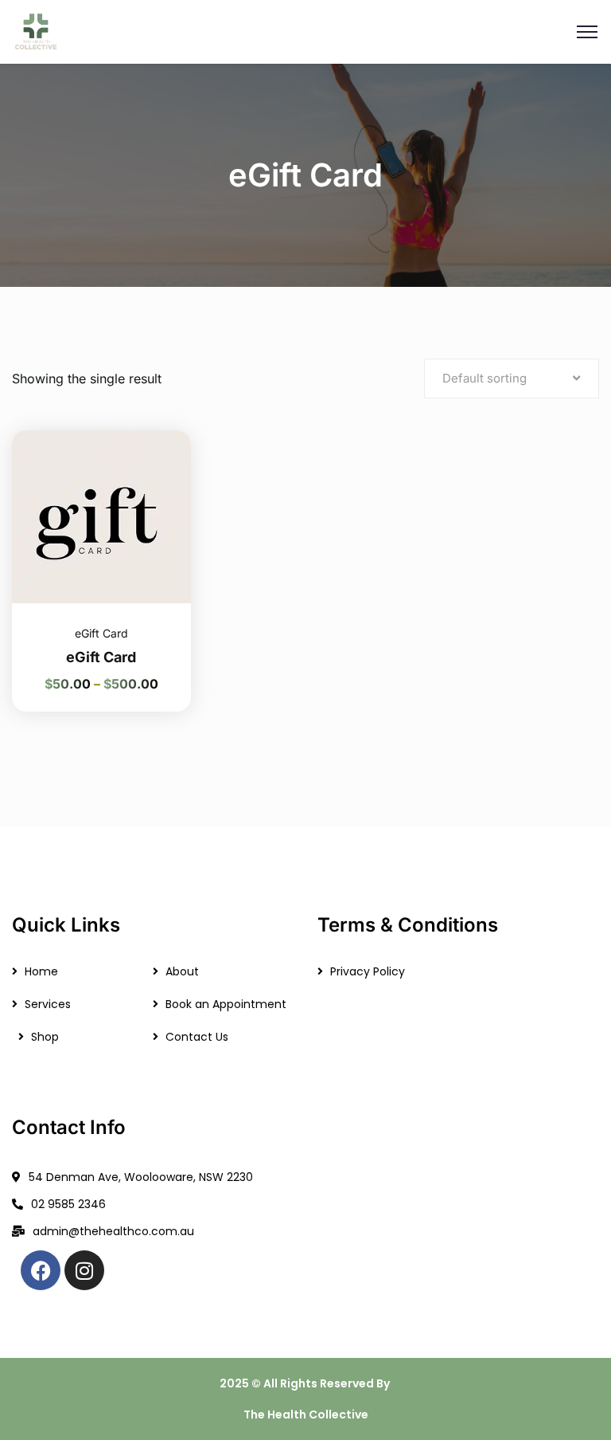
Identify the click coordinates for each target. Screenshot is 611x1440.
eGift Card (101, 633)
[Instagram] (84, 1270)
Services (48, 1004)
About (182, 971)
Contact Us (196, 1037)
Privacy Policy (367, 971)
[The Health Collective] (35, 30)
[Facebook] (40, 1270)
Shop (45, 1037)
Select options (159, 430)
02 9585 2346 (68, 1204)
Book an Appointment (225, 1004)
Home (41, 971)
